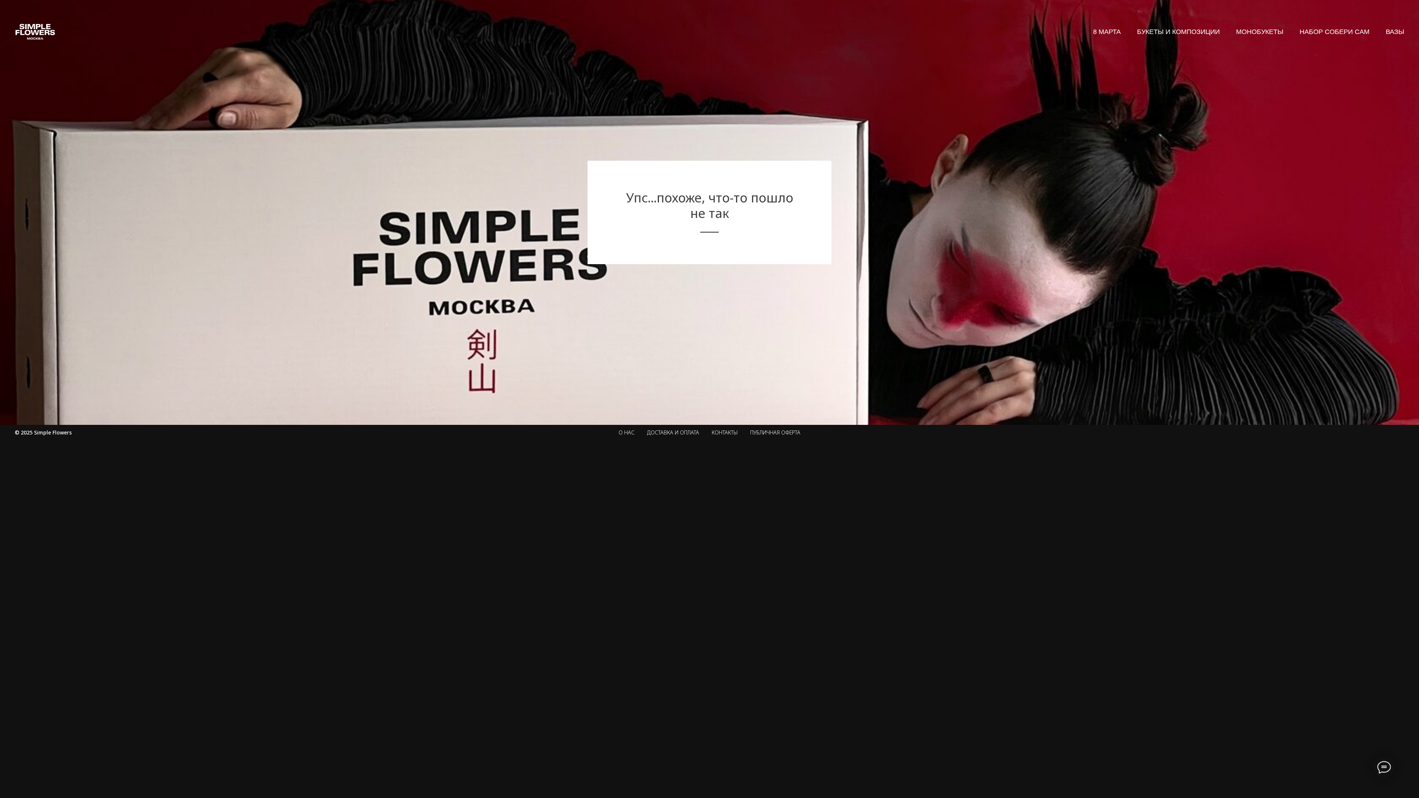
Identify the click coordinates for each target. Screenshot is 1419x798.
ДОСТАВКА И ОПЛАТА (673, 432)
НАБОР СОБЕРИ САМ (1334, 31)
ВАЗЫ (1395, 31)
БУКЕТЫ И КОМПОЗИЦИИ (1178, 31)
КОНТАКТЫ (725, 432)
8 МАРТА (1107, 31)
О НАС (626, 432)
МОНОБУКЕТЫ (1259, 31)
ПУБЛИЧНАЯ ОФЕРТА (775, 432)
